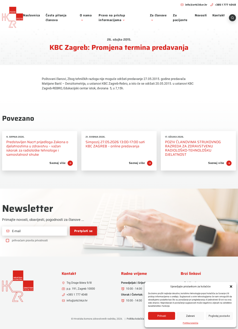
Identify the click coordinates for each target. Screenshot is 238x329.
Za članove (158, 15)
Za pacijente (180, 17)
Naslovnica (31, 15)
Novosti (201, 15)
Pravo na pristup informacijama (112, 17)
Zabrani (190, 316)
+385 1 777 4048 (225, 5)
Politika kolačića (190, 323)
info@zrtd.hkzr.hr (196, 5)
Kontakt (218, 15)
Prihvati (161, 316)
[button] (231, 286)
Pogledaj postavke (219, 316)
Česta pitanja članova (56, 17)
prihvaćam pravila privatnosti (30, 240)
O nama (86, 15)
